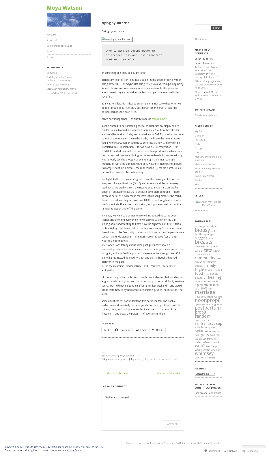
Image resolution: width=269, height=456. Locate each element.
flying (214, 270)
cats (208, 250)
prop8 (200, 312)
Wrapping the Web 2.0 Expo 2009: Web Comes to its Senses (208, 84)
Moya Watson (64, 8)
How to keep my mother (59, 84)
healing (214, 277)
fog (220, 269)
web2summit (202, 350)
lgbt (198, 288)
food (199, 273)
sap (219, 323)
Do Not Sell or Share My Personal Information (199, 443)
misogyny (200, 296)
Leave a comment (168, 359)
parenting (210, 304)
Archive (50, 57)
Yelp (197, 184)
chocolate (199, 254)
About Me (51, 34)
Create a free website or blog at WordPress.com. (150, 443)
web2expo (212, 346)
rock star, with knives (115, 373)
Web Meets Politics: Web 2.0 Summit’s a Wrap (208, 95)
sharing (206, 327)
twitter (215, 335)
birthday (200, 234)
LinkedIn (199, 152)
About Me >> (201, 39)
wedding (215, 350)
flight (147, 359)
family (210, 265)
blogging (201, 238)
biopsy (140, 359)
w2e (205, 342)
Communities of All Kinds (59, 46)
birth (213, 231)
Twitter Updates (205, 110)
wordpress (210, 358)
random (203, 316)
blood (211, 238)
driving (198, 262)
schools (199, 327)
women (199, 357)
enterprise (200, 266)
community (205, 258)
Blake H (198, 92)
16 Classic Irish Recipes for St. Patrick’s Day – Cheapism (208, 70)
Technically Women (204, 176)
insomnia (213, 281)
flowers (208, 270)
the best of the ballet (170, 373)
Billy (197, 81)
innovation (201, 281)
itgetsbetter (202, 285)
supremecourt (213, 331)
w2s (210, 342)
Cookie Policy (74, 450)
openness (200, 304)
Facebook (200, 140)
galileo (206, 274)
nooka (219, 297)
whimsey (204, 353)
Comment (171, 423)
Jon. (211, 59)
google (214, 273)
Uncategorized (121, 359)
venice (154, 359)
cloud (207, 254)
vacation (198, 339)
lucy (210, 289)
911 (196, 226)
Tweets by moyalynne (206, 115)
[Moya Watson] (69, 20)
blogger (210, 234)
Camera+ (199, 135)
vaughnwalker (210, 338)
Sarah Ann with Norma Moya (61, 89)
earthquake (209, 261)
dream (218, 258)
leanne (214, 285)
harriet (204, 278)
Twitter (198, 180)
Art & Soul (52, 40)
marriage (205, 292)
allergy (202, 226)
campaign (212, 246)
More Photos (201, 210)
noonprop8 (208, 300)
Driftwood (52, 73)
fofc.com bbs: (159, 118)
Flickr (197, 144)
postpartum (208, 308)
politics (218, 304)
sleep (213, 327)
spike (199, 330)
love (204, 288)
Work (49, 51)
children (216, 251)
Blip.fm (198, 131)
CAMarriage (200, 247)
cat (202, 251)
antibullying (211, 226)
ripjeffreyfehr (202, 320)
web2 (200, 345)
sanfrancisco (205, 324)
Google (198, 148)
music (211, 296)
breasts (203, 242)
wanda (216, 342)
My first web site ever (205, 164)
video (198, 342)
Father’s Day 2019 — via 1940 (62, 93)
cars (197, 250)
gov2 (198, 277)
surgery (202, 334)
